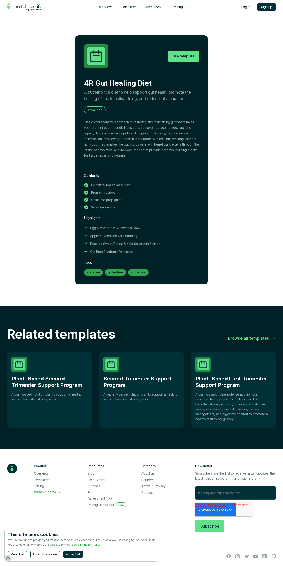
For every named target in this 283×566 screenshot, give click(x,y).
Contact (147, 492)
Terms (146, 486)
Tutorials (94, 486)
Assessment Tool (100, 498)
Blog (91, 473)
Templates (128, 7)
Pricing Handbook (101, 505)
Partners (148, 480)
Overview (105, 7)
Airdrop (93, 492)
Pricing (178, 7)
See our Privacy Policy (86, 544)
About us (148, 473)
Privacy (160, 486)
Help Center (96, 480)
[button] (154, 7)
